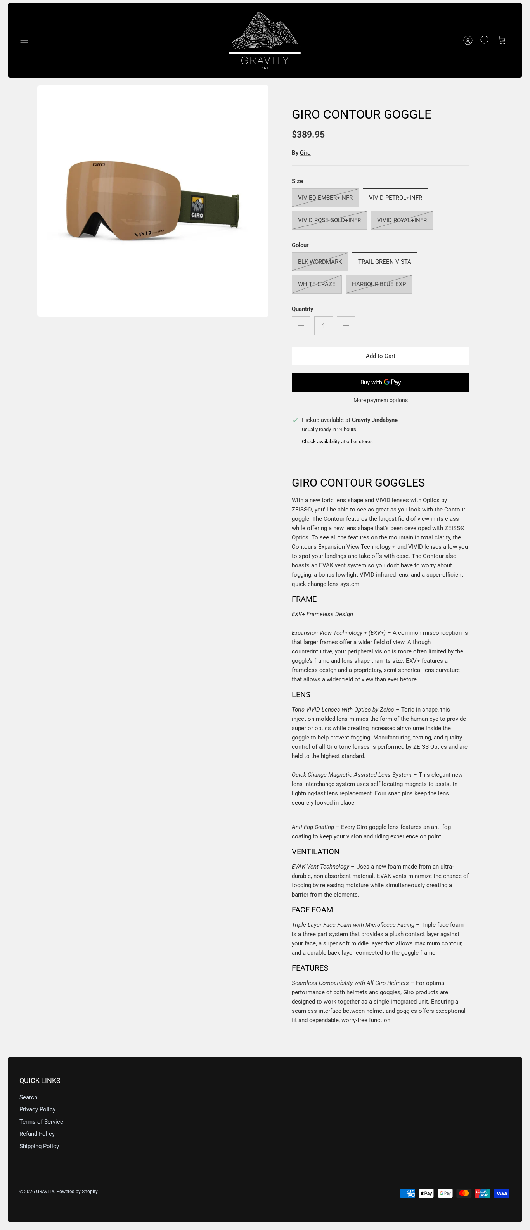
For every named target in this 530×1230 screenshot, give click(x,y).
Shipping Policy (39, 1146)
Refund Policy (37, 1133)
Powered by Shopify (77, 1191)
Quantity (302, 309)
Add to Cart (380, 355)
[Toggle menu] (27, 40)
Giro (305, 152)
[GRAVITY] (265, 40)
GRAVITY (45, 1191)
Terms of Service (41, 1121)
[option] (153, 201)
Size (297, 181)
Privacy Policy (37, 1109)
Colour (300, 245)
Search (28, 1097)
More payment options (380, 400)
